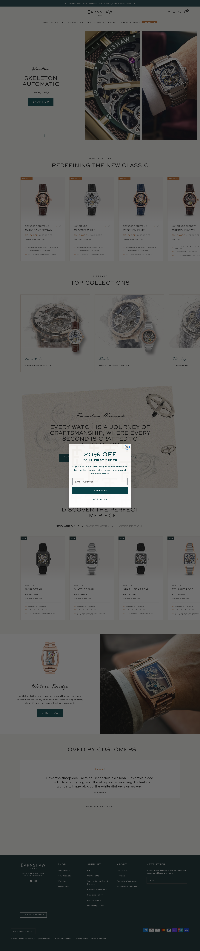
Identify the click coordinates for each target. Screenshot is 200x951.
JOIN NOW (100, 490)
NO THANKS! (100, 499)
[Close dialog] (127, 447)
